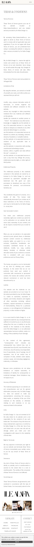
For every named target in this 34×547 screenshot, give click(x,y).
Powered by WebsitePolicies (8, 544)
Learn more (18, 539)
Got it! (17, 542)
